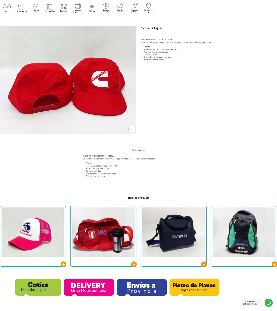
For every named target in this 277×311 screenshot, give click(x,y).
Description (138, 150)
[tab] (138, 150)
